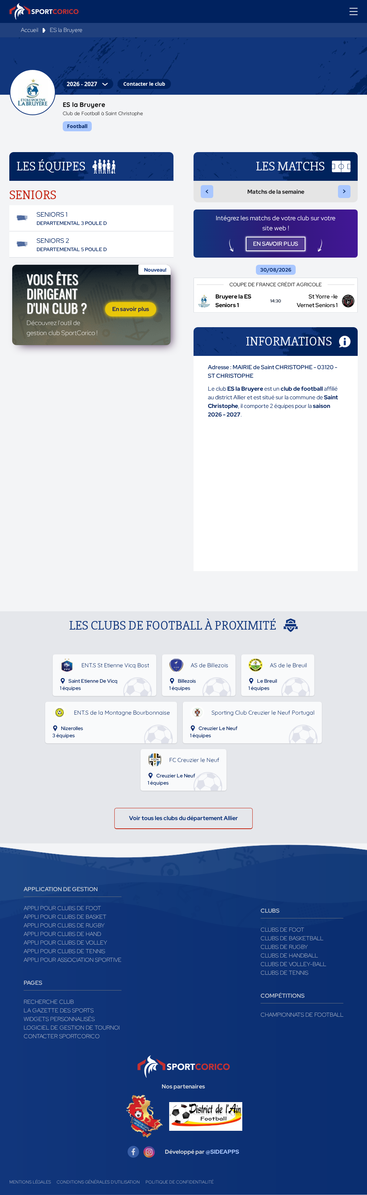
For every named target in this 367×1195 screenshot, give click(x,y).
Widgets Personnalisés (59, 1019)
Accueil (29, 30)
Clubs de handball (289, 955)
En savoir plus (130, 309)
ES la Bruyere (66, 30)
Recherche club (49, 1002)
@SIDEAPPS (222, 1152)
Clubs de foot (282, 929)
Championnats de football (302, 1014)
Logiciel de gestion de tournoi (72, 1027)
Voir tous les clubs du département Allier (183, 818)
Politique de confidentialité (180, 1182)
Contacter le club (144, 83)
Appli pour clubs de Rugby (64, 925)
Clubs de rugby (284, 947)
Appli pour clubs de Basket (65, 917)
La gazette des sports (59, 1010)
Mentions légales (30, 1182)
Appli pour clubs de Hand (62, 934)
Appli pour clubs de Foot (62, 908)
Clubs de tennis (284, 973)
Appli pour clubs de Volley (65, 942)
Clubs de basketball (292, 938)
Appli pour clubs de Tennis (64, 951)
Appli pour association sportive (72, 960)
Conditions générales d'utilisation (98, 1182)
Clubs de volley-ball (293, 964)
